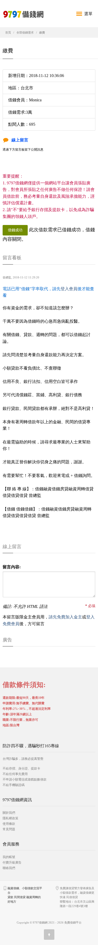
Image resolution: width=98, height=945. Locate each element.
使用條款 (9, 824)
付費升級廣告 (12, 862)
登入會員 (69, 289)
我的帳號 (9, 857)
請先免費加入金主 (65, 617)
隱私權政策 (10, 818)
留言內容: (12, 567)
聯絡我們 (9, 868)
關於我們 (9, 813)
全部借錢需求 (25, 32)
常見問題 (9, 829)
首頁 (8, 32)
